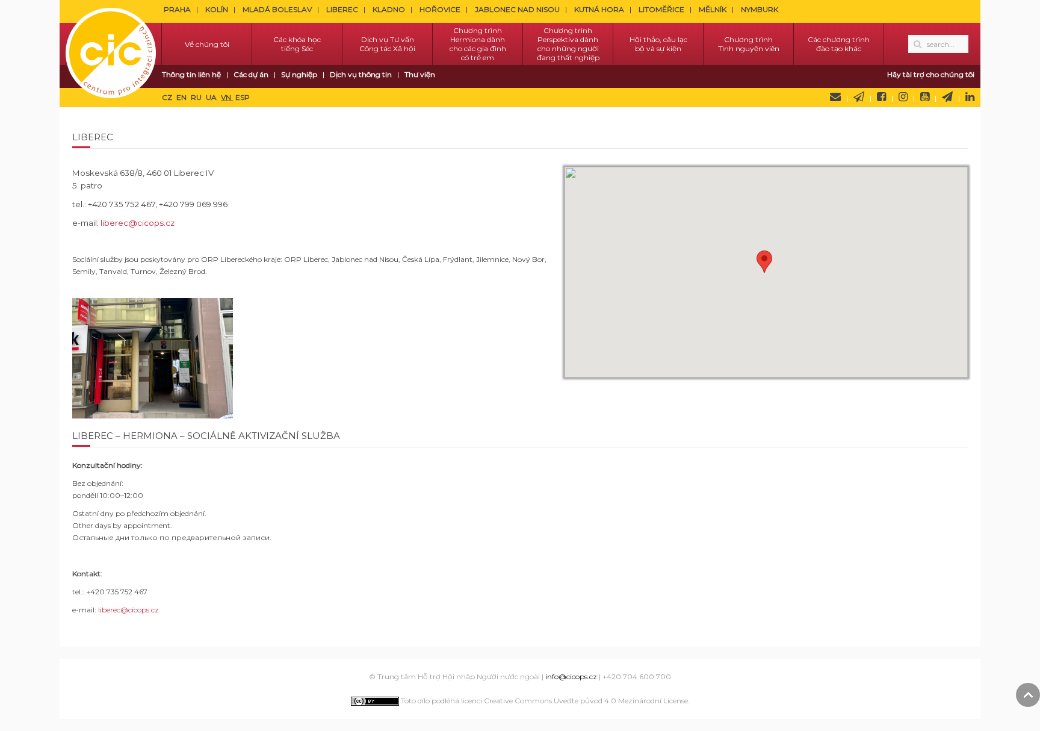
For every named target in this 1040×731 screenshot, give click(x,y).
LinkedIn (969, 97)
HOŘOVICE (439, 9)
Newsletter (858, 97)
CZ (168, 97)
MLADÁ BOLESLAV (277, 9)
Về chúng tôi (207, 44)
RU (197, 97)
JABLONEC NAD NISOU (517, 9)
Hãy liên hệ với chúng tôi (835, 97)
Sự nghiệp (299, 74)
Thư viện (419, 74)
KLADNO (389, 9)
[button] (764, 261)
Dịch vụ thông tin (361, 74)
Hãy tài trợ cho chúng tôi (930, 74)
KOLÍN (216, 9)
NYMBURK (759, 9)
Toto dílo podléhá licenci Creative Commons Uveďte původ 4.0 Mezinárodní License (543, 700)
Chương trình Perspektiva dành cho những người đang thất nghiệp (568, 44)
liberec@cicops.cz (138, 223)
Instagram (903, 97)
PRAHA (177, 9)
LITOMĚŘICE (661, 9)
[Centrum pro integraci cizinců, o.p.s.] (111, 44)
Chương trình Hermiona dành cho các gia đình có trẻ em (478, 44)
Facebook (881, 97)
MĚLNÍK (712, 9)
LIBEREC (342, 9)
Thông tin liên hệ (191, 74)
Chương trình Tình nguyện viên (748, 44)
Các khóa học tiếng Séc (297, 44)
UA (212, 97)
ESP (242, 97)
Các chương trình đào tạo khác (839, 44)
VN (227, 97)
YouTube (924, 97)
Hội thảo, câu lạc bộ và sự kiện (658, 44)
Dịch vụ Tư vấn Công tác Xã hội (387, 44)
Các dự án (251, 74)
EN (182, 97)
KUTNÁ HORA (599, 9)
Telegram (947, 97)
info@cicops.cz (571, 676)
